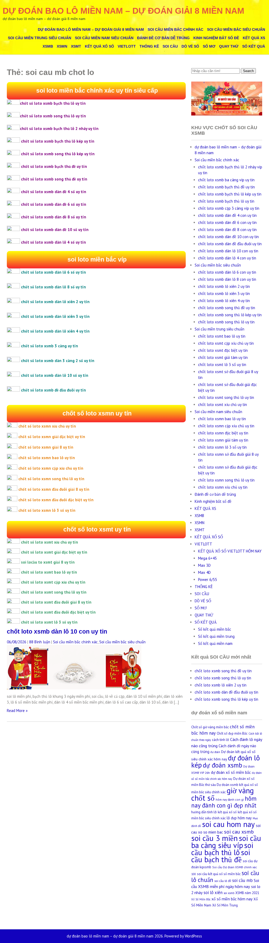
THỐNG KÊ (149, 46)
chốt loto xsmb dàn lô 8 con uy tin (227, 279)
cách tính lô (220, 740)
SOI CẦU (170, 46)
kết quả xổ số (227, 812)
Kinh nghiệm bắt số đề (216, 38)
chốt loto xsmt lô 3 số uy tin (222, 364)
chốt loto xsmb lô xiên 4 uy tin (224, 300)
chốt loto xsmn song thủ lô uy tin (226, 480)
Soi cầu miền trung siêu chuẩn (39, 38)
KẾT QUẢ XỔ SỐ (99, 46)
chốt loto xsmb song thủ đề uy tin (226, 307)
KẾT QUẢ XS (254, 38)
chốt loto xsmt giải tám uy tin (223, 357)
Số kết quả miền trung (216, 636)
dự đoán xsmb (222, 765)
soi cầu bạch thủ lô (222, 848)
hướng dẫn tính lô (204, 812)
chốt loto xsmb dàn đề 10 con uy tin (228, 236)
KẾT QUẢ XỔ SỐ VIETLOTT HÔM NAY (230, 551)
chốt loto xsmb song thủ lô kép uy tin (230, 314)
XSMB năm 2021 (247, 893)
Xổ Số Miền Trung (225, 905)
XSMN (62, 46)
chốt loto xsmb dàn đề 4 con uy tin (227, 215)
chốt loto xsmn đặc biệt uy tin (223, 432)
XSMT (76, 46)
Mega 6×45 (207, 558)
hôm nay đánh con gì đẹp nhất (223, 802)
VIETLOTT (127, 46)
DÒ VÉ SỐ (190, 46)
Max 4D (204, 572)
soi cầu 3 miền (214, 838)
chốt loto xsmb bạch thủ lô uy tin (226, 201)
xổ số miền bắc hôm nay (231, 898)
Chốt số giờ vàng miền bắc (210, 727)
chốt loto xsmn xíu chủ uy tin (222, 487)
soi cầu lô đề (222, 881)
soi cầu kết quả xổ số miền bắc (219, 874)
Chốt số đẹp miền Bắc (232, 733)
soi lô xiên (213, 892)
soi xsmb (229, 893)
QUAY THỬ (229, 46)
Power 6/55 (207, 579)
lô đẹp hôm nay (239, 817)
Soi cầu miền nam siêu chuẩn (104, 38)
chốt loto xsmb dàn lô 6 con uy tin (227, 272)
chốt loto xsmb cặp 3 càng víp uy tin (228, 208)
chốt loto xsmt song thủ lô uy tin (226, 397)
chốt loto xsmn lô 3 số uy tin (222, 447)
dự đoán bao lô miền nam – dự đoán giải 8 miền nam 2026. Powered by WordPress (134, 936)
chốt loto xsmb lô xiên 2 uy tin (224, 286)
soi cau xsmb (239, 831)
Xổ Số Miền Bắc (200, 899)
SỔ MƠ (209, 46)
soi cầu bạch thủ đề (220, 855)
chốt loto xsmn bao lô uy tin (222, 418)
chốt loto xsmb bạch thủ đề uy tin (226, 186)
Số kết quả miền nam (215, 643)
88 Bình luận (39, 641)
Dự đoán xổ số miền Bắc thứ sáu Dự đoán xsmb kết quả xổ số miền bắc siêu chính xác (224, 785)
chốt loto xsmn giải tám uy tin (223, 440)
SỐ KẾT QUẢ (253, 46)
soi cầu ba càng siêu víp (226, 841)
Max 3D (204, 565)
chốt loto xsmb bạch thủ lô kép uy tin (229, 194)
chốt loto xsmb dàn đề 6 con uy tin (227, 222)
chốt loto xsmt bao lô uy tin (221, 336)
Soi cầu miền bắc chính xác (175, 29)
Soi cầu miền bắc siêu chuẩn (236, 29)
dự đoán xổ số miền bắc (231, 772)
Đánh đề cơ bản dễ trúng (163, 38)
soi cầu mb (242, 880)
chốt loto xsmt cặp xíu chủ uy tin (226, 343)
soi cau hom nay (228, 824)
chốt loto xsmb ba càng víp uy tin (226, 179)
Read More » (17, 710)
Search (248, 71)
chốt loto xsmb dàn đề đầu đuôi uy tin (230, 243)
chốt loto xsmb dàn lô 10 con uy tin (57, 631)
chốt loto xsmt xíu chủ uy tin (222, 404)
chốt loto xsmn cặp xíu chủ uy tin (226, 425)
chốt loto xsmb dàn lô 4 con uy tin (227, 257)
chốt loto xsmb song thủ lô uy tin (226, 321)
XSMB (48, 46)
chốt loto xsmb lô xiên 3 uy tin (224, 293)
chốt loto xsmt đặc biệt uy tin (223, 350)
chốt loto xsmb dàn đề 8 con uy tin (227, 229)
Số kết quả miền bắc (214, 629)
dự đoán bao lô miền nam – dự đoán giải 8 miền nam (123, 11)
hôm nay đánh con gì (230, 799)
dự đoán (215, 752)
